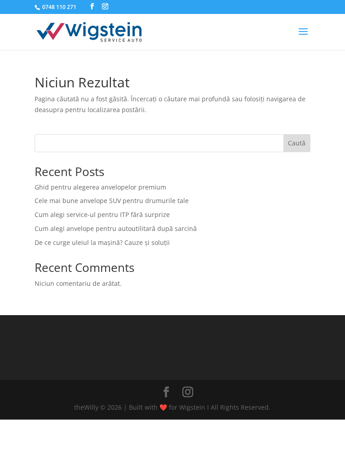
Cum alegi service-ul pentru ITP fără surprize (102, 214)
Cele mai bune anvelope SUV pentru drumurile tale (112, 200)
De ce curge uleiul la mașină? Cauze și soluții (102, 242)
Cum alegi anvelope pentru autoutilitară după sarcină (116, 228)
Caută (296, 143)
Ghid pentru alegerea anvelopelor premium (100, 187)
